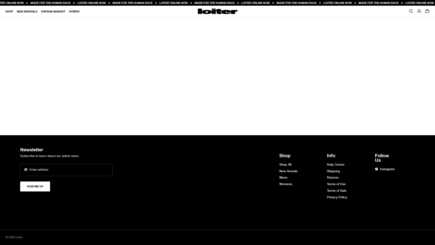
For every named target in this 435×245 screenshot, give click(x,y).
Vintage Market (53, 11)
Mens (283, 177)
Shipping (333, 171)
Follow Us (382, 158)
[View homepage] (217, 11)
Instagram (387, 169)
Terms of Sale (336, 191)
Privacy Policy (337, 197)
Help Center (336, 165)
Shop (9, 11)
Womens (285, 184)
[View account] (419, 11)
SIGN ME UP (35, 186)
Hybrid (74, 11)
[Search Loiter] (411, 12)
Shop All (285, 165)
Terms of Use (336, 184)
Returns (332, 177)
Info (331, 156)
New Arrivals (27, 11)
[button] (427, 11)
